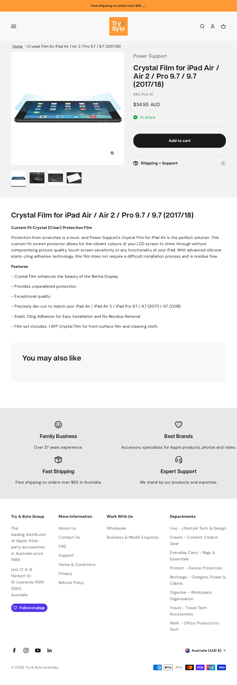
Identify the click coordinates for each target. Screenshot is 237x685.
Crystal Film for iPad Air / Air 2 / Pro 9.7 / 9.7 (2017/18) (74, 46)
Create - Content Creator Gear (194, 540)
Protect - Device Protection (196, 568)
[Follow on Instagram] (26, 650)
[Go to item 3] (55, 178)
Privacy (65, 573)
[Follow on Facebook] (14, 650)
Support (66, 555)
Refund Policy (71, 582)
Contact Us (69, 537)
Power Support (150, 56)
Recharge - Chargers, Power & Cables (198, 580)
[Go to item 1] (18, 178)
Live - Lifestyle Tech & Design (198, 528)
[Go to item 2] (37, 178)
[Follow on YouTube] (38, 650)
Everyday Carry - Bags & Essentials (192, 555)
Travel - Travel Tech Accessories (188, 611)
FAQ (62, 546)
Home (17, 46)
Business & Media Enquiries (133, 537)
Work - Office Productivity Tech (194, 626)
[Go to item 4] (74, 178)
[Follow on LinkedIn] (50, 650)
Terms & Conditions (77, 564)
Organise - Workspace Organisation (191, 595)
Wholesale (116, 528)
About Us (67, 528)
